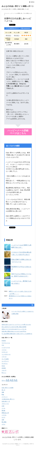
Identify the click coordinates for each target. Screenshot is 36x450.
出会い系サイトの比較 (7, 387)
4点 (12, 380)
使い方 (3, 390)
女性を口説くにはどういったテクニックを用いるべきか (16, 324)
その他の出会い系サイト (8, 399)
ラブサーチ (5, 352)
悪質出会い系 (5, 412)
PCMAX (4, 340)
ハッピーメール (6, 347)
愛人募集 (4, 422)
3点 (8, 380)
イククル (4, 349)
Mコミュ (4, 372)
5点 (15, 380)
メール (3, 408)
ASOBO (4, 368)
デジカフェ (5, 363)
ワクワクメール (6, 343)
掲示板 (3, 410)
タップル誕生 (5, 359)
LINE (3, 406)
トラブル (4, 415)
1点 (3, 380)
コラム (3, 424)
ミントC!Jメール (6, 354)
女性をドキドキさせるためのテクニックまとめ (14, 329)
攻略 (3, 392)
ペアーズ (4, 356)
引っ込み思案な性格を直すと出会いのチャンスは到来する (17, 333)
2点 (5, 380)
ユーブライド (5, 361)
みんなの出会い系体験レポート (15, 443)
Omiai (3, 365)
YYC (3, 345)
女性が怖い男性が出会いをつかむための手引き (14, 331)
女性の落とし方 (6, 401)
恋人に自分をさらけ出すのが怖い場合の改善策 (14, 327)
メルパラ (4, 370)
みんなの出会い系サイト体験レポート (18, 6)
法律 (3, 419)
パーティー (5, 396)
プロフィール (5, 403)
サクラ (3, 417)
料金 (3, 394)
